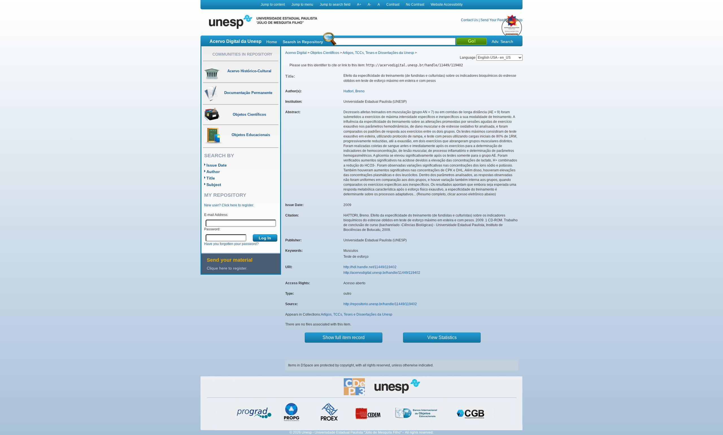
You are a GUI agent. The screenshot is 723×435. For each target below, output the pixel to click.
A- (369, 4)
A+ (359, 4)
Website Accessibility (447, 4)
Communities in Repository (242, 54)
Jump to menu (302, 4)
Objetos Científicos (324, 53)
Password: (212, 229)
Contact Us (469, 20)
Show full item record (344, 337)
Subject (213, 184)
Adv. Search (502, 41)
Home (271, 42)
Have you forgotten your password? (231, 244)
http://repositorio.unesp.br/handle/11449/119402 (380, 304)
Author (213, 171)
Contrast (392, 4)
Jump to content (273, 4)
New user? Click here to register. (229, 205)
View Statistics (442, 337)
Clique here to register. (227, 268)
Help (518, 20)
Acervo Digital (296, 53)
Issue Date (216, 165)
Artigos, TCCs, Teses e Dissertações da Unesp (378, 53)
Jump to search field (335, 4)
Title (210, 178)
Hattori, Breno (354, 91)
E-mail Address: (216, 215)
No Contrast (415, 4)
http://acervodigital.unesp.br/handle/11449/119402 (381, 273)
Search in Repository (303, 42)
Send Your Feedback (496, 20)
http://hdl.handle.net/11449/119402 (370, 267)
